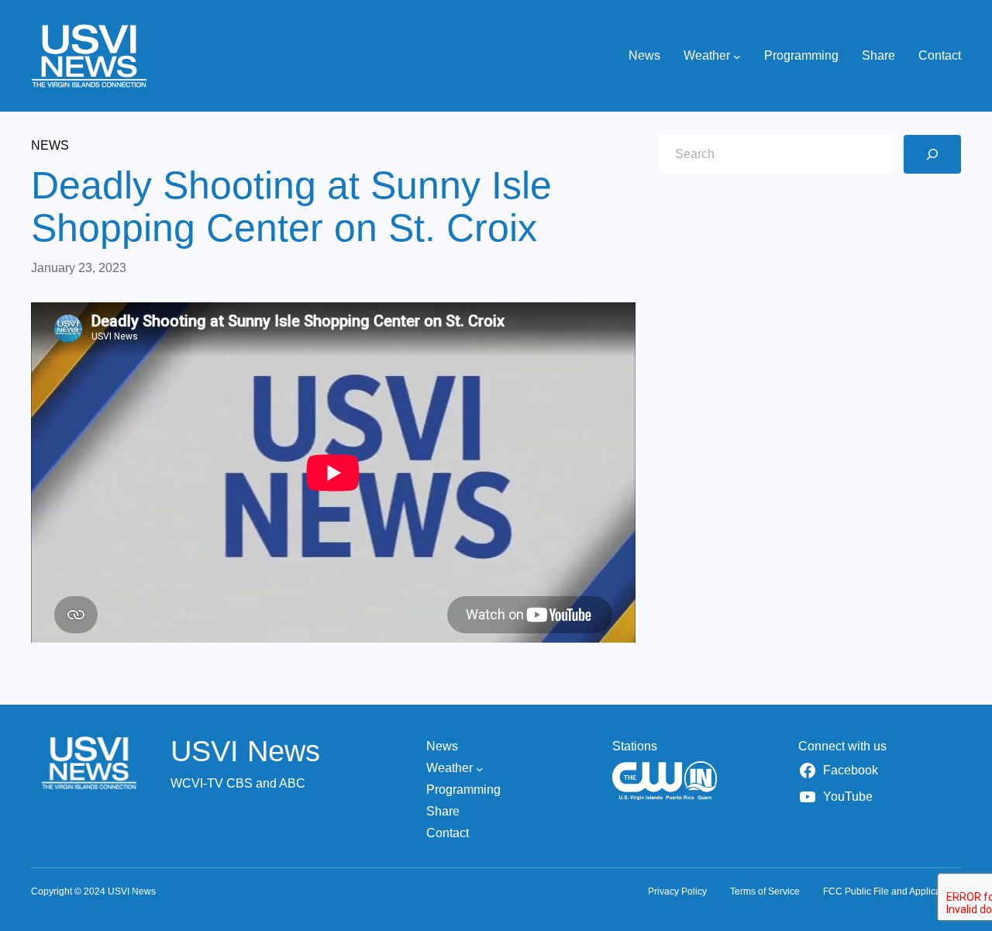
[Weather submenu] (737, 56)
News (50, 145)
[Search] (932, 154)
